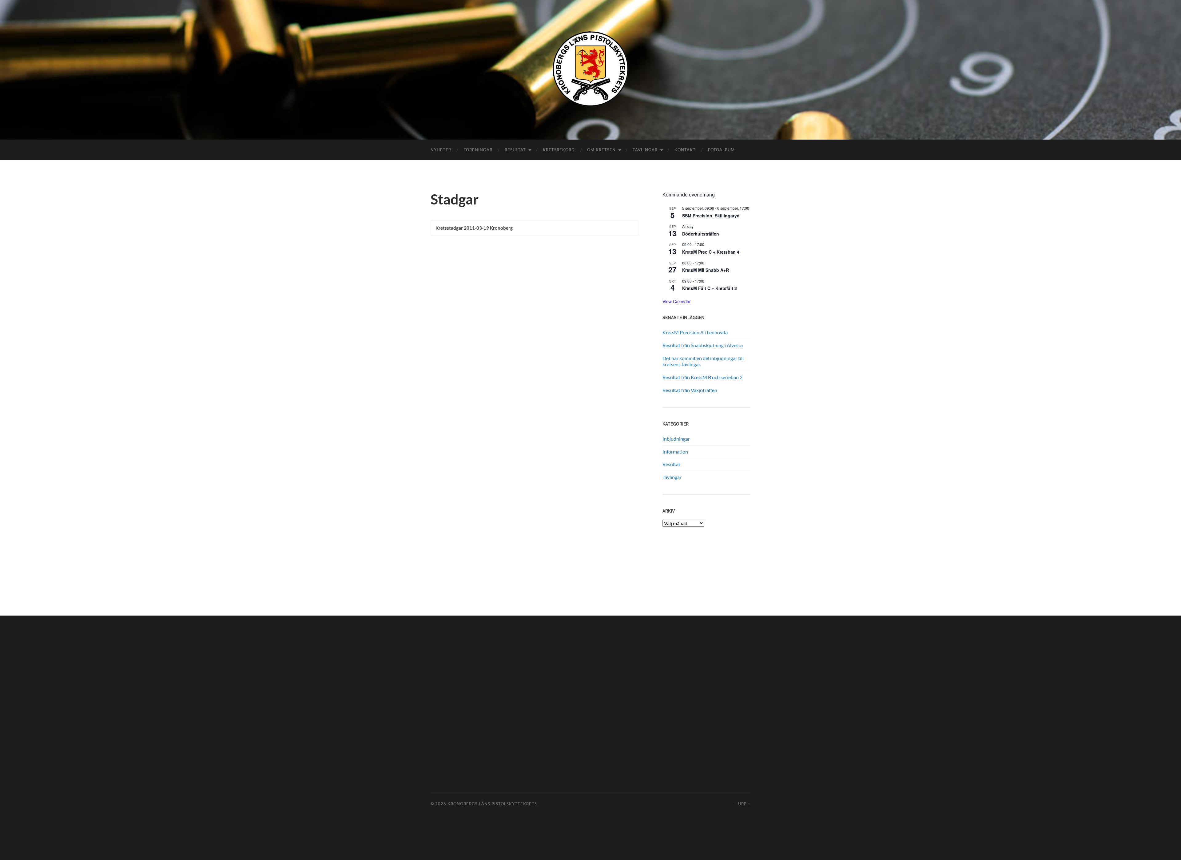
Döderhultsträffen (700, 234)
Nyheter (441, 149)
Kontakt (685, 149)
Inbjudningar (676, 439)
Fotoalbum (721, 149)
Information (675, 451)
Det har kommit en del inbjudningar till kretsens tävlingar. (703, 361)
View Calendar (676, 301)
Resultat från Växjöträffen (689, 390)
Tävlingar (645, 149)
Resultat (515, 149)
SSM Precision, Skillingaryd (711, 215)
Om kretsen (601, 149)
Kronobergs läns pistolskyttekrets (492, 803)
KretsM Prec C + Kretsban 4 (710, 252)
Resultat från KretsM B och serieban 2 (702, 377)
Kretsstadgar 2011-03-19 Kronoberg (474, 228)
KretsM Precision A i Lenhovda (695, 332)
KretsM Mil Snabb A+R (705, 270)
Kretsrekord (559, 149)
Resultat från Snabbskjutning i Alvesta (702, 345)
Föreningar (477, 149)
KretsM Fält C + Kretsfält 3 (709, 288)
